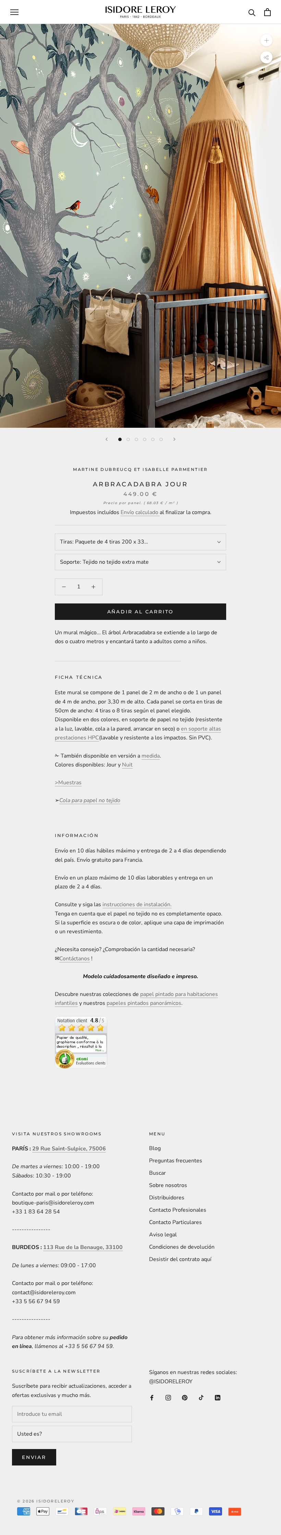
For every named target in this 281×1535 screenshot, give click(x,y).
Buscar (157, 1173)
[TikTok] (201, 1397)
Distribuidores (166, 1197)
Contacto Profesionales (177, 1210)
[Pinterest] (184, 1397)
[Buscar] (252, 12)
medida (151, 756)
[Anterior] (107, 439)
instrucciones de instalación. (137, 904)
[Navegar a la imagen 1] (120, 439)
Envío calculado (140, 512)
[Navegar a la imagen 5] (153, 439)
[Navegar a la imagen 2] (128, 439)
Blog (155, 1148)
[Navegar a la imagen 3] (136, 439)
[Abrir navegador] (14, 12)
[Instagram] (168, 1397)
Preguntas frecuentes (175, 1160)
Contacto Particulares (175, 1222)
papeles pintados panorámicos (144, 1003)
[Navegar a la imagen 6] (161, 439)
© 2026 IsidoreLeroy (45, 1501)
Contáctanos (74, 958)
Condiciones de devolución (182, 1247)
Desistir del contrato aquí (180, 1259)
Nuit (127, 765)
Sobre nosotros (168, 1185)
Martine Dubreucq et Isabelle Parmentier (140, 469)
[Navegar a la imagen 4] (144, 439)
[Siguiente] (174, 439)
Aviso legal (163, 1234)
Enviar (34, 1457)
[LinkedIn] (217, 1397)
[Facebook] (152, 1397)
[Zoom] (266, 40)
